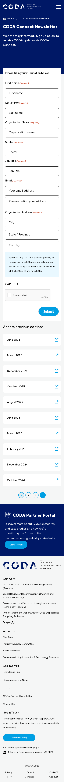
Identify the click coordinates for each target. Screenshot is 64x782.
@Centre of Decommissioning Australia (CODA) (30, 752)
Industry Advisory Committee (18, 643)
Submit (48, 311)
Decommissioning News (15, 680)
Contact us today (19, 737)
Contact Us (9, 704)
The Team (8, 637)
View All (9, 622)
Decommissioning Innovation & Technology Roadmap (31, 657)
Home (10, 18)
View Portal (16, 544)
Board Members (11, 650)
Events (6, 688)
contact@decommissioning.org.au (23, 747)
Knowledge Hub (11, 672)
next (43, 495)
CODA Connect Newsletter (17, 696)
